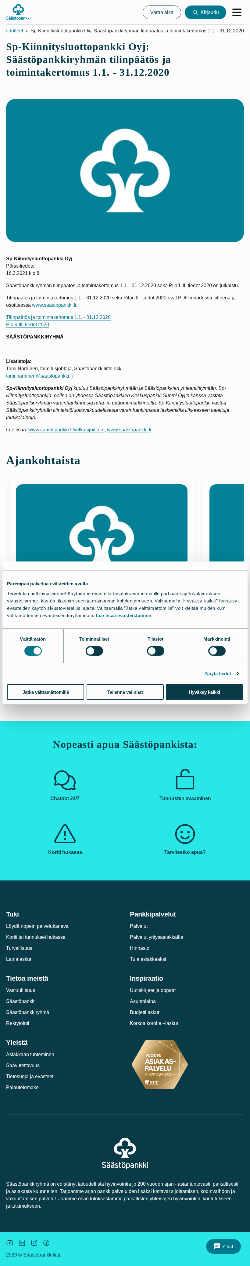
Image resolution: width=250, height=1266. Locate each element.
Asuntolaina (143, 1001)
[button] (223, 1246)
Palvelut (139, 926)
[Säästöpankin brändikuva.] (9, 1242)
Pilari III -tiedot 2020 (27, 324)
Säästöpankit (20, 1001)
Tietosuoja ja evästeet (29, 1076)
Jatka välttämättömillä (46, 691)
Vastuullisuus (20, 990)
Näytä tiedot (218, 673)
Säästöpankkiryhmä (27, 1012)
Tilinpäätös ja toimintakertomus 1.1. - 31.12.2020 (58, 317)
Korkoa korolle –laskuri (155, 1023)
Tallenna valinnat (125, 691)
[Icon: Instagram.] (34, 1242)
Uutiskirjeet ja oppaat (153, 990)
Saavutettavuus (23, 1065)
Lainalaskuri (19, 959)
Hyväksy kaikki (204, 691)
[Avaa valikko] (237, 12)
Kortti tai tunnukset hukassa (36, 937)
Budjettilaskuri (145, 1012)
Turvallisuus (19, 948)
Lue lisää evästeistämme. (124, 615)
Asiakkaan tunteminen (30, 1054)
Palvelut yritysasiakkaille (156, 937)
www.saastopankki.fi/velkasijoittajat (66, 429)
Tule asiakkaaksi (148, 959)
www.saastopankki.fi (54, 305)
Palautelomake (22, 1087)
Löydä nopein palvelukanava (37, 926)
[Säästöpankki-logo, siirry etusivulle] (18, 12)
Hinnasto (139, 948)
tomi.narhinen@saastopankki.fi (39, 376)
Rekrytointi (17, 1023)
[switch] (94, 651)
